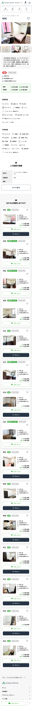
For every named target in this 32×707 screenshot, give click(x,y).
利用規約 (4, 691)
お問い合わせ (17, 229)
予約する (16, 234)
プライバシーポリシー (8, 695)
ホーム (3, 677)
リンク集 (4, 699)
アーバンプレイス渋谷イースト (14, 677)
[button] (6, 49)
